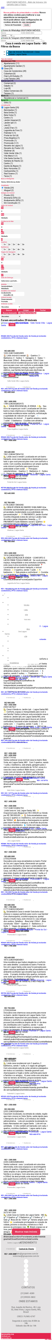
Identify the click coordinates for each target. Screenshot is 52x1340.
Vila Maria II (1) (10, 156)
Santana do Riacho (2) (13, 161)
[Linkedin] (26, 1279)
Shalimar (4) (9, 150)
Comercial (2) (10, 83)
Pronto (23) (9, 195)
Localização (5, 105)
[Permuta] (8, 302)
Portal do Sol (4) (11, 135)
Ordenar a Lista (6, 304)
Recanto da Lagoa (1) (13, 145)
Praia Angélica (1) (12, 138)
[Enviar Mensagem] (43, 41)
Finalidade (5, 185)
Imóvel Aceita (6, 297)
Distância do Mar (7, 221)
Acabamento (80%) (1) (13, 200)
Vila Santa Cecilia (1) (13, 158)
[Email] (26, 1275)
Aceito (26, 25)
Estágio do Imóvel (7, 193)
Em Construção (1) (12, 203)
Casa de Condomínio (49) (15, 71)
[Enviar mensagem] (14, 36)
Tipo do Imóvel (6, 59)
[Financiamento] (8, 299)
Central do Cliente (26, 1249)
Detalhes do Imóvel (8, 291)
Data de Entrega (7, 278)
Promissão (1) (10, 140)
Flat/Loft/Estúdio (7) (13, 76)
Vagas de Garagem (8, 252)
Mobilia (3, 284)
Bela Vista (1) (10, 115)
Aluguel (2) (9, 190)
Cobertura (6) (10, 73)
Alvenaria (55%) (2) (12, 198)
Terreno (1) (9, 93)
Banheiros (5, 247)
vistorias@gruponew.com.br (26, 1256)
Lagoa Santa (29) (11, 107)
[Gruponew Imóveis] (26, 1270)
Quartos (4, 242)
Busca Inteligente (7, 179)
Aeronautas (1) (10, 110)
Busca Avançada (10, 313)
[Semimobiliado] (7, 286)
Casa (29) (8, 68)
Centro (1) (8, 117)
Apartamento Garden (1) (14, 66)
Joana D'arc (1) (10, 128)
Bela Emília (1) (10, 112)
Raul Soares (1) (11, 173)
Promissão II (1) (11, 143)
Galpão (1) (8, 86)
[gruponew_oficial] (26, 1261)
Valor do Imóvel (7, 205)
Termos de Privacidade (13, 25)
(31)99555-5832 (28, 1297)
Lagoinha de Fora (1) (13, 130)
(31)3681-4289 (27, 1293)
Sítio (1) (7, 102)
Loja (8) (7, 88)
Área (3, 257)
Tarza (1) (8, 176)
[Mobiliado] (7, 289)
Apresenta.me (7, 1334)
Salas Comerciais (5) (13, 91)
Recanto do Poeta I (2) (14, 148)
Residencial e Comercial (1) (16, 98)
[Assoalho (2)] (12, 295)
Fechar (43, 310)
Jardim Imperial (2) (12, 120)
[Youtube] (26, 1266)
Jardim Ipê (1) (10, 123)
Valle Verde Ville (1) (13, 153)
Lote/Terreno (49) (12, 78)
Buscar (9, 310)
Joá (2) (7, 125)
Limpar (26, 310)
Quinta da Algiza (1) (12, 166)
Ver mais (48, 1339)
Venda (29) (9, 188)
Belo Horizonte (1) (12, 168)
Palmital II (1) (10, 133)
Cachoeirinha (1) (11, 171)
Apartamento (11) (11, 63)
